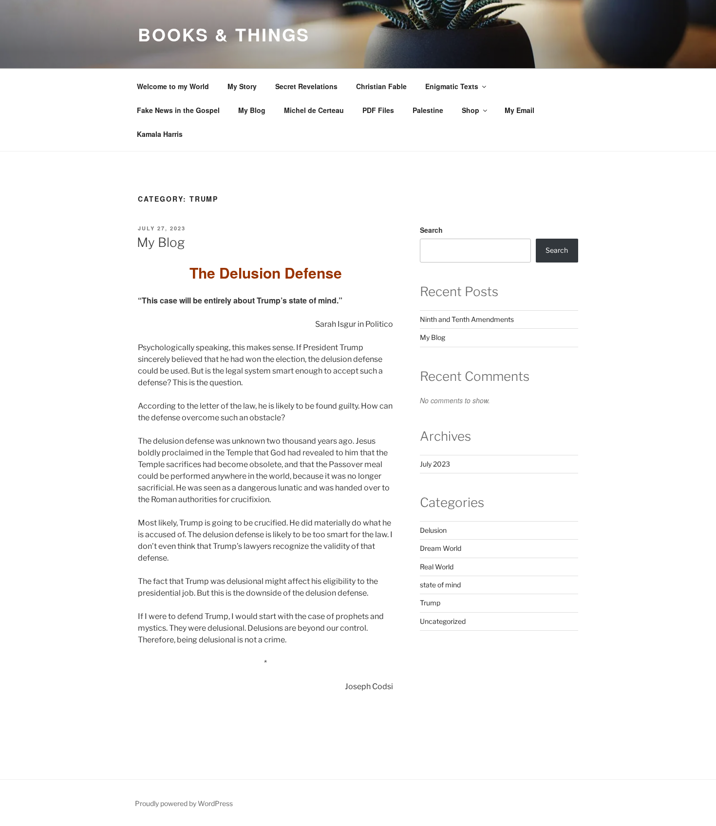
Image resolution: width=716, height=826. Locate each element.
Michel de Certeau (314, 110)
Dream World (440, 548)
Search (431, 230)
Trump (430, 603)
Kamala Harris (160, 134)
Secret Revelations (306, 86)
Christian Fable (381, 86)
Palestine (428, 110)
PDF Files (378, 110)
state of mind (440, 585)
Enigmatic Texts (451, 86)
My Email (519, 110)
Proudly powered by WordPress (184, 803)
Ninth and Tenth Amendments (467, 319)
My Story (242, 86)
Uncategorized (443, 621)
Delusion (433, 530)
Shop (470, 110)
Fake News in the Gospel (178, 110)
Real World (436, 567)
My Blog (251, 110)
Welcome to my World (173, 86)
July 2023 (435, 464)
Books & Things (224, 34)
